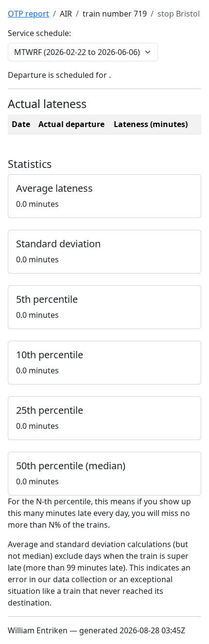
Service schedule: (39, 33)
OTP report (28, 13)
